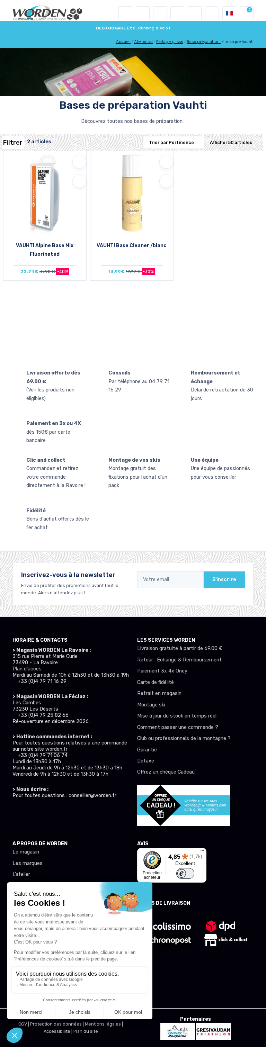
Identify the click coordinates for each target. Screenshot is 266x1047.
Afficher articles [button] (231, 142)
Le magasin (25, 852)
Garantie (147, 750)
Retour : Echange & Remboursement (179, 660)
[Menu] (202, 852)
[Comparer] (79, 181)
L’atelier (21, 874)
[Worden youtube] (58, 813)
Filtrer (13, 142)
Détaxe (145, 761)
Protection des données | (57, 1024)
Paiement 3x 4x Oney (162, 671)
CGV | (24, 1024)
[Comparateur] (195, 13)
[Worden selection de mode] (212, 13)
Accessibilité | (58, 1031)
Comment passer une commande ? (177, 727)
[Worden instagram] (30, 813)
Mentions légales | (104, 1024)
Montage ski (151, 705)
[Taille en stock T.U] (44, 194)
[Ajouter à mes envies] (79, 162)
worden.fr (56, 749)
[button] (143, 13)
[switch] (185, 873)
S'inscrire (224, 580)
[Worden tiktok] (16, 813)
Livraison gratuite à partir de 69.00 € (179, 648)
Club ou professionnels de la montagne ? (184, 738)
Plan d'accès (27, 669)
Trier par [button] (171, 142)
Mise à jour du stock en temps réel (176, 716)
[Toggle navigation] (125, 13)
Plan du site (85, 1031)
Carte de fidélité (155, 682)
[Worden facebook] (44, 813)
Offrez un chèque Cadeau (166, 772)
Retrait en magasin (159, 693)
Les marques (27, 863)
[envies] (177, 13)
